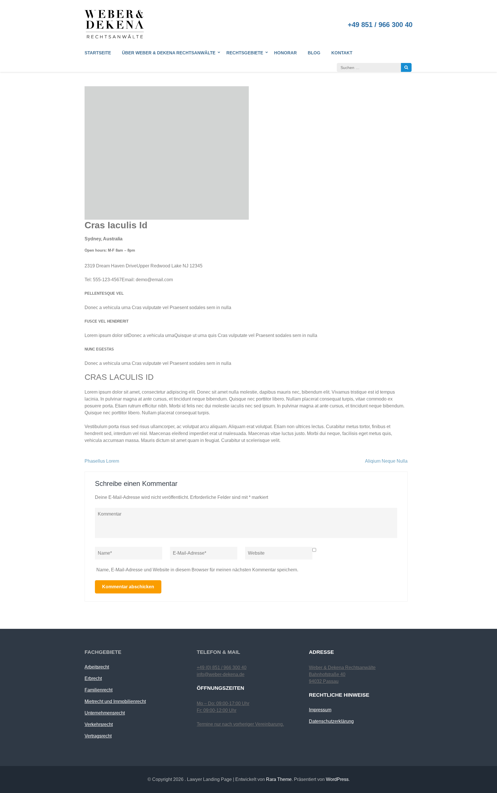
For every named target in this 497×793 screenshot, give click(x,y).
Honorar (285, 52)
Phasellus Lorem (102, 461)
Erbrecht (93, 678)
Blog (314, 52)
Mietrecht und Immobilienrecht (115, 701)
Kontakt (341, 52)
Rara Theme (279, 779)
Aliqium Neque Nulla (386, 461)
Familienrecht (98, 689)
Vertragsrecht (98, 735)
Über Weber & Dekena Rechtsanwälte (168, 52)
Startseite (98, 52)
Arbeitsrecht (97, 666)
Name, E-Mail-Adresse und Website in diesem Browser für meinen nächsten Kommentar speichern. (197, 569)
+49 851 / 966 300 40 (380, 24)
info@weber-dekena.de (220, 674)
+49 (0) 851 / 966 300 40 (221, 667)
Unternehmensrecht (105, 712)
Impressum (320, 709)
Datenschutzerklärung (331, 721)
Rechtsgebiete (244, 52)
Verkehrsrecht (99, 724)
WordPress (337, 779)
